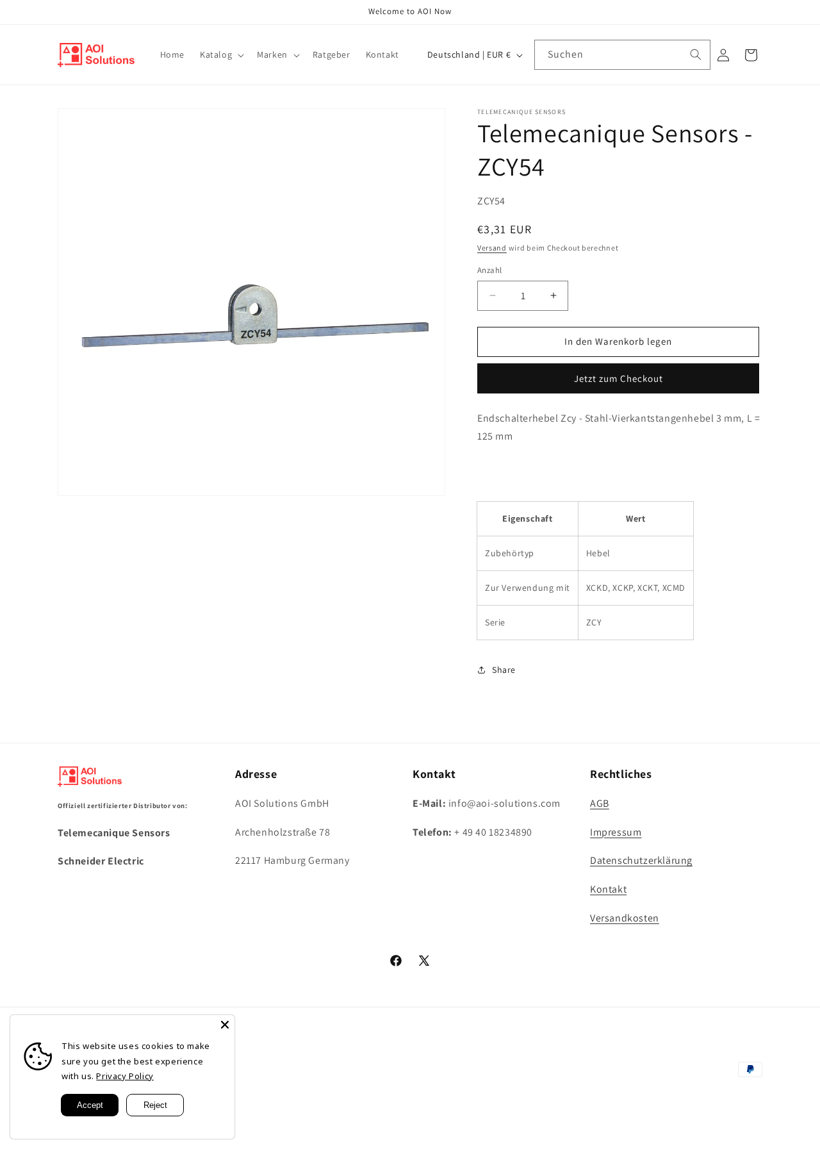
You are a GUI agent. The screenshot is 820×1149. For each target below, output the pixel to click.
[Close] (224, 1024)
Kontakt (608, 889)
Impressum (615, 831)
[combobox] (622, 54)
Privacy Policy (124, 1076)
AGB (599, 802)
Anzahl (489, 270)
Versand (492, 247)
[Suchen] (696, 54)
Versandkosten (624, 917)
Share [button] (504, 669)
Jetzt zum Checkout (618, 378)
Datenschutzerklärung (641, 860)
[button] (220, 54)
